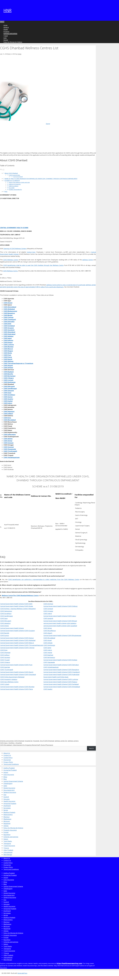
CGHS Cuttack (8, 380)
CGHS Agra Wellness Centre (9, 682)
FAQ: (6, 191)
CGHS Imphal (8, 401)
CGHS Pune (7, 355)
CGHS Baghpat (8, 372)
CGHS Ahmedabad (9, 307)
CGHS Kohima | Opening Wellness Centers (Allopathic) (18, 609)
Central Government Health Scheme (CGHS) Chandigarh (61, 672)
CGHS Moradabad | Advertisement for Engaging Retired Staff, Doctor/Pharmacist (26, 745)
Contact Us (7, 755)
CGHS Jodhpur (8, 414)
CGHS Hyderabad (9, 334)
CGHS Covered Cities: (14, 175)
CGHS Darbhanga (9, 382)
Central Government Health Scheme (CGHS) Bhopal (60, 621)
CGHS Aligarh (8, 365)
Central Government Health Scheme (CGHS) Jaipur (59, 616)
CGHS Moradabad (9, 420)
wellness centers (73, 741)
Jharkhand (7, 806)
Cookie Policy (8, 758)
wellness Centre (87, 260)
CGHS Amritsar (48, 604)
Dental (5, 40)
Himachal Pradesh (9, 803)
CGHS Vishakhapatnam (11, 457)
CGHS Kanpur (8, 342)
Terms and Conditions (11, 764)
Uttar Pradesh (8, 850)
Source (48, 124)
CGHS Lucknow (8, 345)
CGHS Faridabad (9, 326)
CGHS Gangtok (8, 391)
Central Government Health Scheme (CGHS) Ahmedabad (61, 687)
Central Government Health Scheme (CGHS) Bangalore (61, 670)
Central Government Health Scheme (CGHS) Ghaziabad (18, 674)
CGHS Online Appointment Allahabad (12, 677)
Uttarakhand (7, 852)
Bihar (5, 777)
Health (5, 29)
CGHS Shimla (7, 439)
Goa (4, 795)
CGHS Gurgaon (8, 328)
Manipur (6, 817)
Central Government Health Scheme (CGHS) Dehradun (61, 665)
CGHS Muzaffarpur (49, 631)
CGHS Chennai (8, 317)
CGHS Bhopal (7, 315)
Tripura (6, 848)
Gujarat (6, 797)
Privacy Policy (8, 762)
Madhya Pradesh (9, 812)
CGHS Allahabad (9, 309)
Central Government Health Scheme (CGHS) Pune (16, 665)
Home (5, 25)
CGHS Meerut (8, 349)
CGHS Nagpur (8, 351)
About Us (6, 753)
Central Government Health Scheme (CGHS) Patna (16, 689)
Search (91, 748)
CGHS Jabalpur (8, 336)
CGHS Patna (7, 357)
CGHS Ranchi (7, 359)
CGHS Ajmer (47, 648)
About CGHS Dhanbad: (11, 173)
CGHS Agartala (5, 667)
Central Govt (31, 252)
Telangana (7, 843)
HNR (7, 10)
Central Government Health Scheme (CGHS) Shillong (60, 606)
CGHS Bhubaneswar (10, 311)
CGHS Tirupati (5, 660)
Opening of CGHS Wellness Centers (14, 249)
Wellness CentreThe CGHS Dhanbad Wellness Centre (20, 595)
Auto (5, 38)
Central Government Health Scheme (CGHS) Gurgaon (17, 631)
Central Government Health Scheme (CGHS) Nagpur (60, 682)
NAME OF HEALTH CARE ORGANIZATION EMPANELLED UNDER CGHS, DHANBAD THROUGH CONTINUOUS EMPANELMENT (41, 178)
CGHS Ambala (8, 368)
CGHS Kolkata (8, 340)
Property (6, 32)
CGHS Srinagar (48, 611)
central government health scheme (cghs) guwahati (60, 626)
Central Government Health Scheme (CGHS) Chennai (17, 648)
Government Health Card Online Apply (55, 677)
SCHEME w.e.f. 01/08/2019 (12, 180)
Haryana (6, 799)
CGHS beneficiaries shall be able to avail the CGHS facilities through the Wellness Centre (33, 265)
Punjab (5, 832)
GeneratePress (22, 973)
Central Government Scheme (13, 781)
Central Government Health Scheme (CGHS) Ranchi (16, 672)
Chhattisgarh (7, 783)
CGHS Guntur (8, 397)
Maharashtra (8, 815)
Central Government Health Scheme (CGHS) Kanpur (17, 638)
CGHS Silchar (7, 441)
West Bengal (7, 855)
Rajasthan (6, 835)
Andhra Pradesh (9, 768)
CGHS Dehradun (8, 322)
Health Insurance (9, 801)
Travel (5, 36)
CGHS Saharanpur (9, 434)
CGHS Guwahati (9, 330)
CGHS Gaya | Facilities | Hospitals (11, 743)
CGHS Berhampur (9, 376)
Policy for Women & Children (12, 42)
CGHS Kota (7, 418)
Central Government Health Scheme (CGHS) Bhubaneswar (62, 635)
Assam (5, 772)
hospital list (28, 741)
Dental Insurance (9, 788)
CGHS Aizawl (7, 303)
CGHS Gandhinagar (10, 388)
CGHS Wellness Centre (10, 260)
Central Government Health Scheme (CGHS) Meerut (17, 643)
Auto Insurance (8, 775)
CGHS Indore (7, 403)
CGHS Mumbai (8, 347)
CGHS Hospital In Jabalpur (8, 679)
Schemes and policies (10, 34)
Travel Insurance (9, 846)
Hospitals (36, 741)
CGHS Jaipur (7, 338)
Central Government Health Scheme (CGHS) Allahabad (17, 640)
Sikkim (5, 839)
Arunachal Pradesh (10, 770)
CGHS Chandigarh (9, 319)
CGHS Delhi (7, 324)
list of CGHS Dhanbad (47, 741)
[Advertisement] (48, 68)
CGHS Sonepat (8, 443)
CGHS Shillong (8, 361)
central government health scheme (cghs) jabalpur (59, 623)
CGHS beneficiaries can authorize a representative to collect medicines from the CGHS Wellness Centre (43, 579)
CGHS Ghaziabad (9, 332)
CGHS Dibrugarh (9, 386)
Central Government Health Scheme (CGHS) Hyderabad (61, 674)
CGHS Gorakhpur (9, 395)
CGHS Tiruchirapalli (10, 451)
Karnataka (7, 808)
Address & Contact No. (15, 184)
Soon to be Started (18, 176)
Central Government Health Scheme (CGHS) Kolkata (60, 660)
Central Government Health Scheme (12, 628)
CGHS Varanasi (8, 447)
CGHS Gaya (7, 393)
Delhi (5, 786)
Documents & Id (8, 790)
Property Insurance (10, 830)
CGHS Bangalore (9, 313)
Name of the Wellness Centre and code (19, 182)
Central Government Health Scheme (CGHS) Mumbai (17, 687)
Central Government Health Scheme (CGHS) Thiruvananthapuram (21, 645)
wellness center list (61, 741)
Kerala (5, 810)
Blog (5, 779)
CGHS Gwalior (8, 399)
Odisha (5, 826)
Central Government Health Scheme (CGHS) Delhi (16, 604)
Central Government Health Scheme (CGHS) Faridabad (61, 684)
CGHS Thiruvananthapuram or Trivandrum (18, 363)
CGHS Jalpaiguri (8, 411)
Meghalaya (7, 819)
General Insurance (9, 792)
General (6, 27)
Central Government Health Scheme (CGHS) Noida (16, 606)
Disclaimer (7, 760)
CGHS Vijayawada (9, 449)
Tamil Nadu (7, 841)
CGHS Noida (7, 353)
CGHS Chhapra (8, 378)
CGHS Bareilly (8, 374)
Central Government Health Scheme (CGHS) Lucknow (60, 679)
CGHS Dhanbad (5, 653)
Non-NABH (11, 188)
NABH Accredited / (13, 186)
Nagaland (6, 823)
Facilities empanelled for (15, 189)
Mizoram (6, 821)
